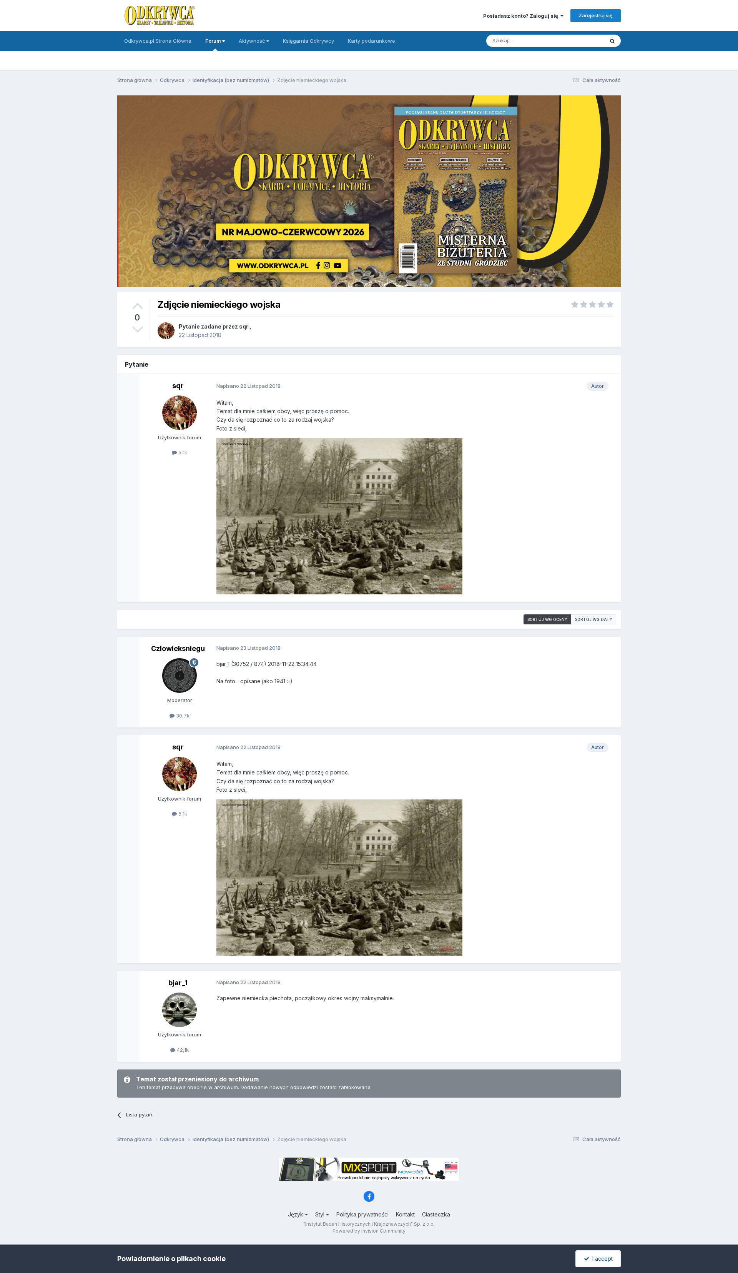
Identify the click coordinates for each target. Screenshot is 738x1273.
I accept (601, 1258)
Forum (213, 41)
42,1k (182, 1050)
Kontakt (405, 1214)
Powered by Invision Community (369, 1231)
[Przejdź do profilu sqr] (166, 330)
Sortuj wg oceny (547, 619)
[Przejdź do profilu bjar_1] (179, 1010)
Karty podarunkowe (371, 41)
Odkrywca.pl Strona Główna (157, 41)
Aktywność (252, 41)
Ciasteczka (436, 1214)
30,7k (182, 715)
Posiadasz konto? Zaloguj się (521, 16)
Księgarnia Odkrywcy (308, 41)
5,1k (182, 452)
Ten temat (581, 40)
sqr (243, 326)
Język (296, 1214)
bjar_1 (178, 983)
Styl (320, 1214)
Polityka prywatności (362, 1214)
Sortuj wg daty (593, 619)
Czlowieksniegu (178, 648)
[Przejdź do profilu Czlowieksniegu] (179, 675)
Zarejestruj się (595, 15)
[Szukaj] (612, 41)
